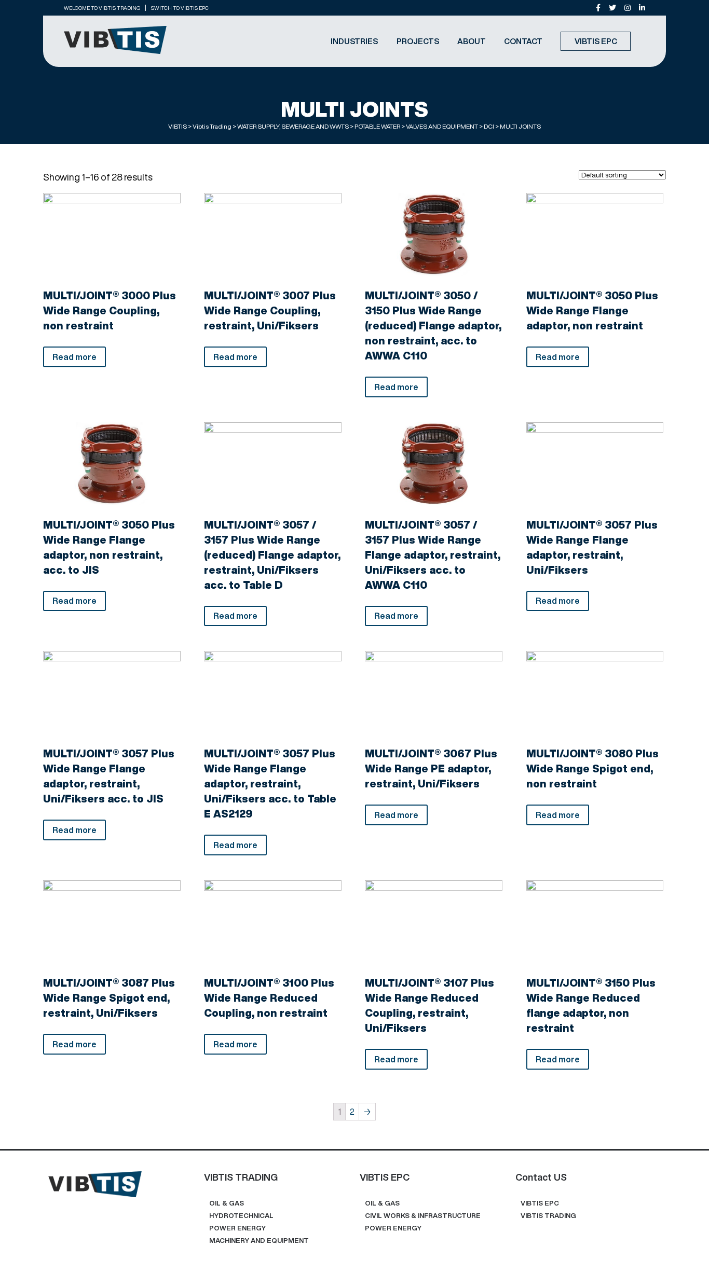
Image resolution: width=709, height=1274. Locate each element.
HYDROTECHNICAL (241, 1215)
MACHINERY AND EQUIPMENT (259, 1240)
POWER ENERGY (237, 1228)
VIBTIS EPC (596, 41)
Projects (418, 41)
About (471, 41)
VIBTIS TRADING (548, 1215)
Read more (74, 357)
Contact (523, 41)
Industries (354, 41)
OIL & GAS (226, 1203)
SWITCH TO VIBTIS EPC (180, 7)
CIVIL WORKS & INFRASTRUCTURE (423, 1215)
